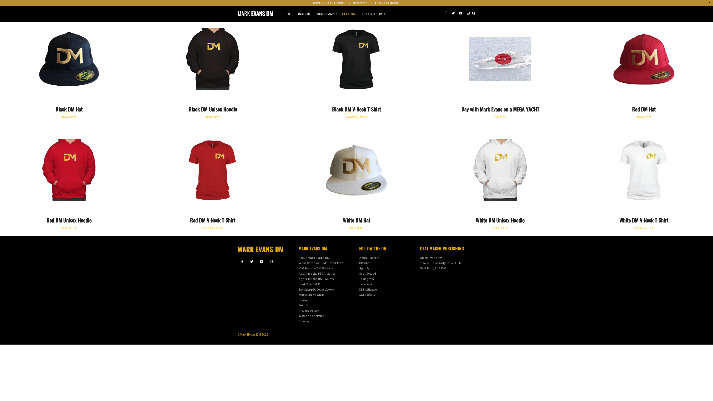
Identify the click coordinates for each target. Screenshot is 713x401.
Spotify (364, 268)
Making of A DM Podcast (316, 268)
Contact (304, 300)
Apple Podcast (369, 258)
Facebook (365, 284)
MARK (255, 13)
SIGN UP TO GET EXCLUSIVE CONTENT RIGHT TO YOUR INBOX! (356, 3)
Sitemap (304, 321)
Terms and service (311, 316)
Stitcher (365, 263)
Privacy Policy (309, 310)
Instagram (366, 279)
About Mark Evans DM (314, 258)
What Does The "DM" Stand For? (321, 263)
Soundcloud (367, 273)
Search (303, 305)
